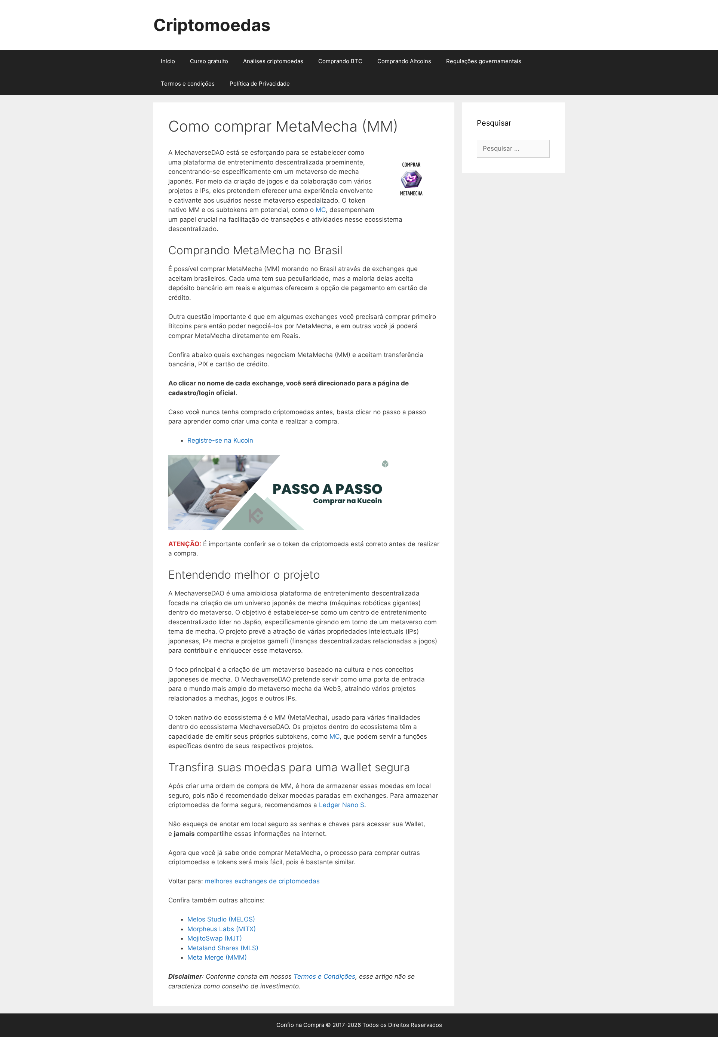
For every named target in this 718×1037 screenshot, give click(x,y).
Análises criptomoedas (273, 61)
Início (168, 61)
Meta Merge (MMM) (217, 957)
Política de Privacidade (260, 83)
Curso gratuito (209, 61)
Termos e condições (188, 83)
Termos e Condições (324, 976)
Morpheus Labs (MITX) (221, 929)
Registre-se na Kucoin (220, 440)
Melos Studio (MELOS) (221, 919)
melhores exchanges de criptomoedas (262, 881)
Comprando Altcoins (404, 61)
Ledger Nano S (341, 805)
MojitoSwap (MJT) (214, 938)
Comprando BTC (340, 61)
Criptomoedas (211, 25)
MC (321, 209)
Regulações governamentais (483, 61)
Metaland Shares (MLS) (222, 948)
